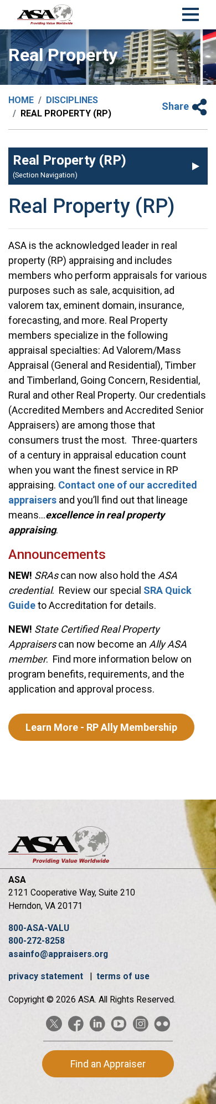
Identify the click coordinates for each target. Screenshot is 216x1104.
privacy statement (46, 976)
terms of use (123, 976)
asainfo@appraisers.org (58, 954)
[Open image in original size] (45, 14)
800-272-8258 (36, 940)
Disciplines (72, 100)
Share (176, 106)
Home (21, 100)
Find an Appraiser (108, 1064)
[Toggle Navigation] (190, 12)
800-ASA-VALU (38, 928)
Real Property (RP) (69, 160)
